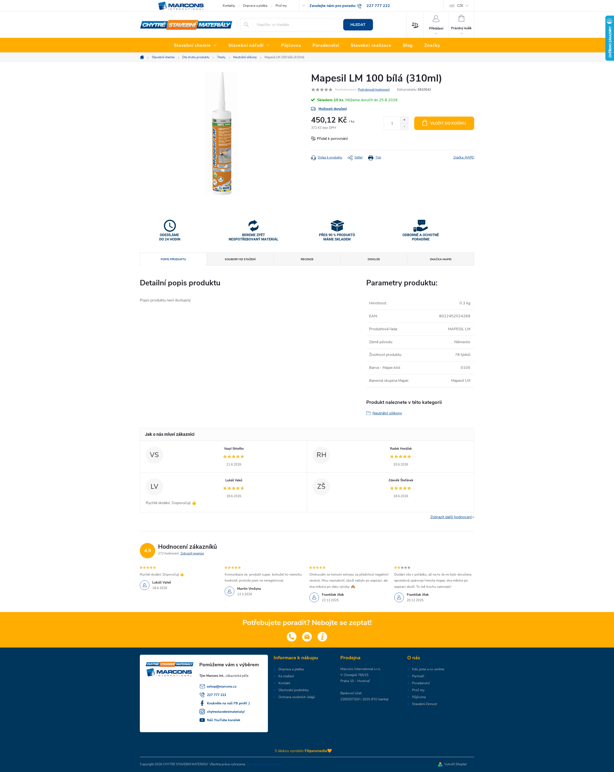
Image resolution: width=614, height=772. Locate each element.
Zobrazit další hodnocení (451, 517)
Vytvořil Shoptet (455, 764)
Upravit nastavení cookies (264, 764)
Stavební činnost (424, 704)
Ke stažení (286, 676)
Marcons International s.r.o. (360, 669)
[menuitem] (195, 45)
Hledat (358, 24)
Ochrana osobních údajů (296, 697)
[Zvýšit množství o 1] (404, 120)
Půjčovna (419, 697)
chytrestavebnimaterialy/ (226, 711)
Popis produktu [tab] (173, 259)
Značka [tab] (440, 259)
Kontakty (229, 6)
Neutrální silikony (387, 413)
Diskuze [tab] (374, 259)
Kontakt (284, 683)
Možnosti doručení (333, 108)
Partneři (418, 676)
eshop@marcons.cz (221, 686)
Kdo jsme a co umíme (428, 669)
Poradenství (421, 683)
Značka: (463, 157)
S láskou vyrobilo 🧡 (303, 751)
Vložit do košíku (448, 123)
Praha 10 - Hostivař (355, 681)
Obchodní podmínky (293, 690)
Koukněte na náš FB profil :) (228, 703)
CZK (460, 6)
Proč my (281, 6)
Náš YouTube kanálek (223, 720)
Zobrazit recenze (192, 553)
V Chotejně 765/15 (354, 675)
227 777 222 (216, 695)
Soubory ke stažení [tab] (240, 259)
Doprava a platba (255, 6)
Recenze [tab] (307, 259)
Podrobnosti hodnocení (374, 90)
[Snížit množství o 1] (404, 126)
